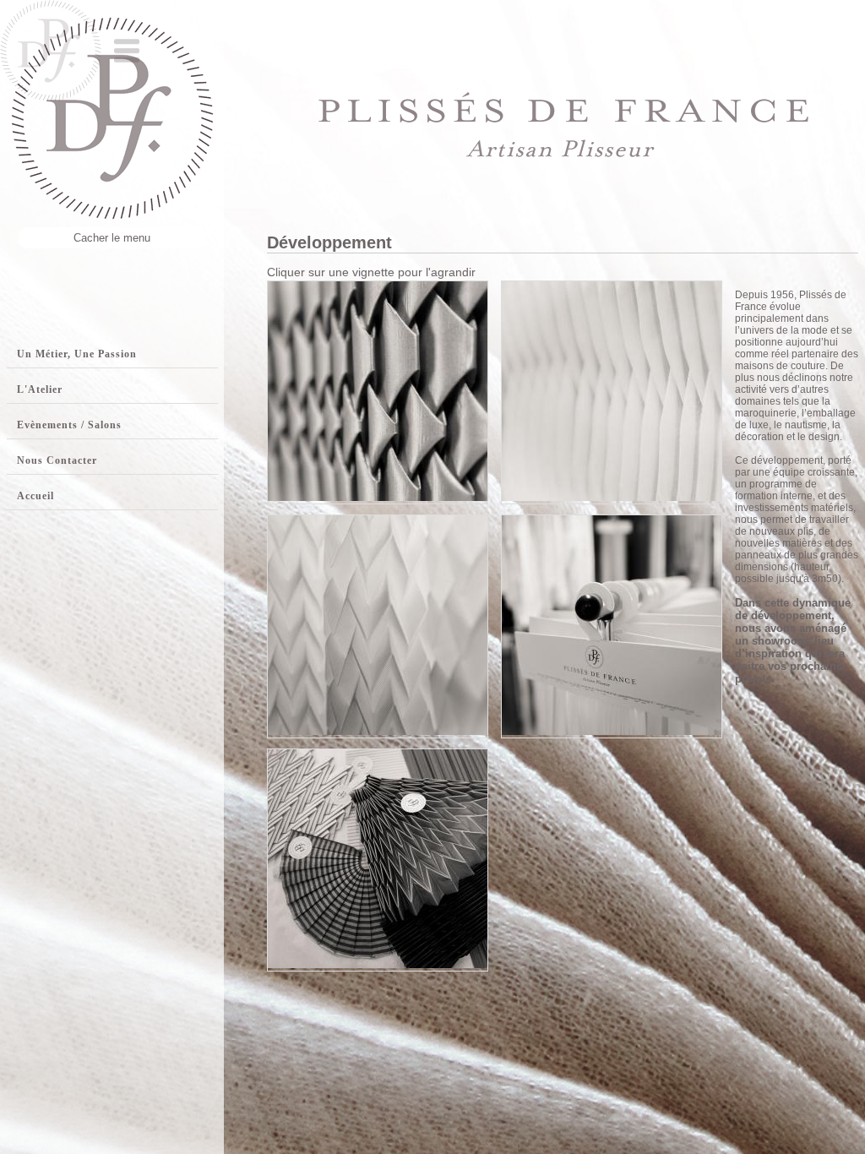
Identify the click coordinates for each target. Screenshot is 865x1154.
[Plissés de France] (377, 497)
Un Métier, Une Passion (77, 354)
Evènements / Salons (69, 425)
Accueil (35, 496)
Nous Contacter (57, 460)
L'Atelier (40, 389)
